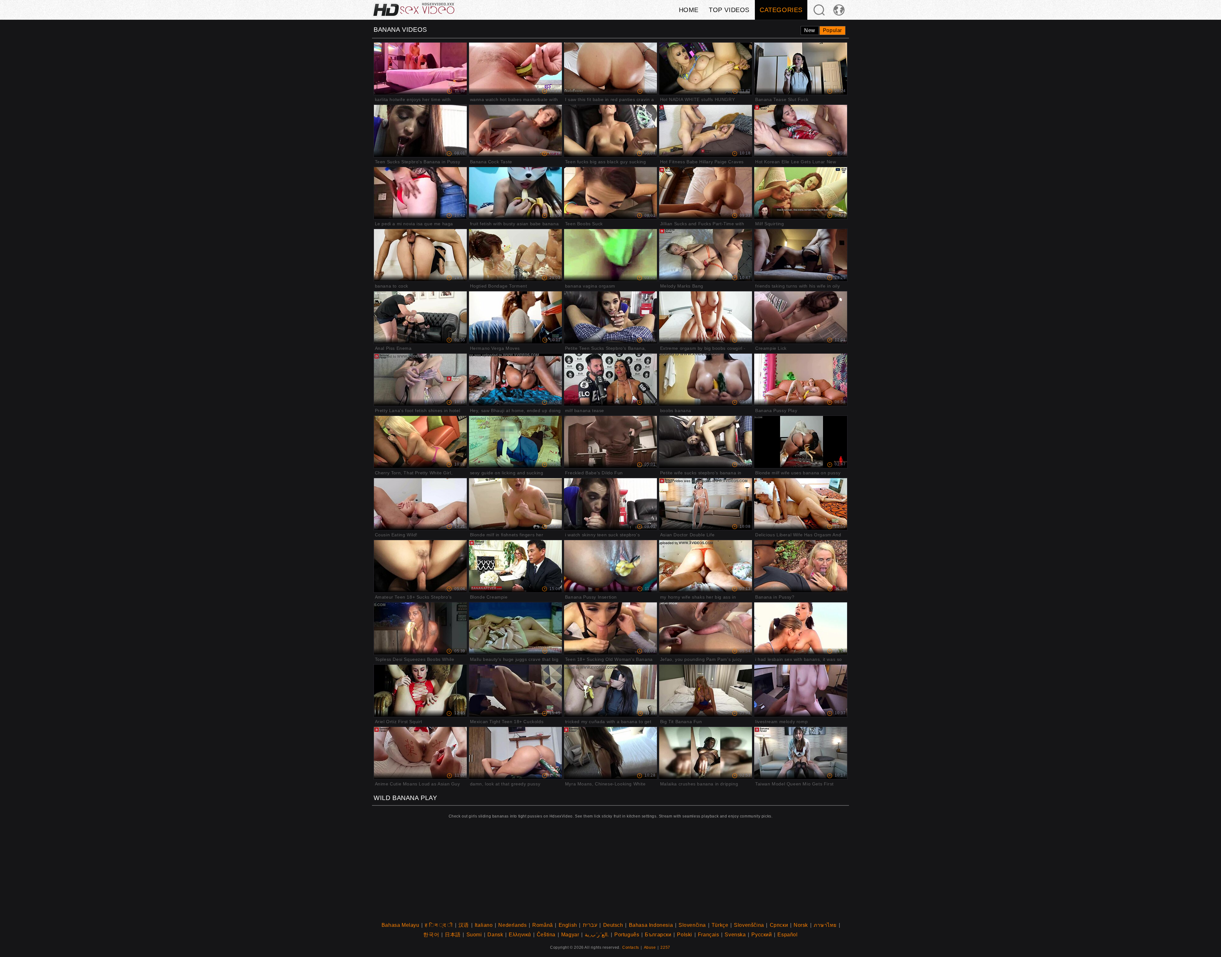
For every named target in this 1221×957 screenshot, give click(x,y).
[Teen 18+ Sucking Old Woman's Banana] (610, 628)
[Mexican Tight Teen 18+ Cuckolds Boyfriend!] (515, 691)
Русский (761, 934)
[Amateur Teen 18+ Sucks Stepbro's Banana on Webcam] (420, 566)
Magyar (570, 934)
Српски (779, 925)
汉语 (464, 925)
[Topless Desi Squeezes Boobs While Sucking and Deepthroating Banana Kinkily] (420, 628)
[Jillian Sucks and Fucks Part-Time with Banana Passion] (705, 193)
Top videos (729, 9)
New (809, 30)
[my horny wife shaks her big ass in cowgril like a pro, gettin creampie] (705, 566)
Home (689, 9)
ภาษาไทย (825, 925)
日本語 (453, 934)
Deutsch (613, 925)
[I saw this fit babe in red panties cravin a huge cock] (610, 69)
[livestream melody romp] (800, 691)
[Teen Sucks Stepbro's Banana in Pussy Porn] (420, 131)
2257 (665, 947)
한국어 (431, 934)
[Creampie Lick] (800, 317)
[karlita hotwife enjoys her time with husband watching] (420, 69)
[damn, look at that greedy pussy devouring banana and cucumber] (515, 753)
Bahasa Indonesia (651, 925)
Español (787, 934)
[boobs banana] (705, 380)
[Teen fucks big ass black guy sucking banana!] (610, 131)
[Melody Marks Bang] (705, 255)
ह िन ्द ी (439, 925)
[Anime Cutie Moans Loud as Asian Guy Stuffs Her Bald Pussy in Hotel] (420, 753)
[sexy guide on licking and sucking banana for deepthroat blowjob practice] (515, 442)
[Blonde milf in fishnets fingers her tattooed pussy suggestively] (515, 504)
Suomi (474, 934)
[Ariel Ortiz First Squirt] (420, 691)
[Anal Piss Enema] (420, 317)
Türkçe (720, 925)
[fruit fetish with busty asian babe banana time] (515, 193)
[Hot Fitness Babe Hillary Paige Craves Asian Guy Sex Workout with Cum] (705, 131)
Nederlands (512, 925)
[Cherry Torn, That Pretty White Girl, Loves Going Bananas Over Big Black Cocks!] (420, 442)
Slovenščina (749, 925)
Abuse (650, 947)
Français (708, 934)
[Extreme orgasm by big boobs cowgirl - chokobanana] (705, 317)
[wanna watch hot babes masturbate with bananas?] (515, 69)
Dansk (495, 934)
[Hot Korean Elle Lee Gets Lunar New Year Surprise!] (800, 131)
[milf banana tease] (610, 380)
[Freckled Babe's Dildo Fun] (610, 442)
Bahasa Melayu (400, 925)
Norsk (801, 925)
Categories (781, 9)
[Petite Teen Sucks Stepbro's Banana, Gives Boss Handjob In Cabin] (610, 317)
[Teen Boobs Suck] (610, 193)
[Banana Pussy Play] (800, 380)
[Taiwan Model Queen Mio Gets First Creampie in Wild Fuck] (800, 753)
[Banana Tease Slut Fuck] (800, 69)
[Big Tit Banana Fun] (705, 691)
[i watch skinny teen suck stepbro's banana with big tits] (610, 504)
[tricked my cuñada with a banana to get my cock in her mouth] (610, 691)
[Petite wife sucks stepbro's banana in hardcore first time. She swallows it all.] (705, 442)
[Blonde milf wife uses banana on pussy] (800, 442)
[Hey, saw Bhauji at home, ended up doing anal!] (515, 380)
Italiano (484, 925)
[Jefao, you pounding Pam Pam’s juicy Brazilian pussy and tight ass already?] (705, 628)
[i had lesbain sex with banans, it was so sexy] (800, 628)
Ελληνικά (520, 934)
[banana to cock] (420, 255)
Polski (684, 934)
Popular (832, 30)
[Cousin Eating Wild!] (420, 504)
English (568, 925)
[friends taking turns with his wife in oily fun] (800, 255)
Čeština (546, 934)
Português (626, 934)
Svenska (735, 934)
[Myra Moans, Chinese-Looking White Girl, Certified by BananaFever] (610, 753)
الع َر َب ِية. (597, 934)
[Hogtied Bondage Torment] (515, 255)
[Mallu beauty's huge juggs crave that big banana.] (515, 628)
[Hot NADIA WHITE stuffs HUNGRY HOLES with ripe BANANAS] (705, 69)
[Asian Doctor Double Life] (705, 504)
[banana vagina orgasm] (610, 255)
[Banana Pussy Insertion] (610, 566)
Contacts (630, 947)
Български (658, 934)
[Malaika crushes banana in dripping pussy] (705, 753)
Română (542, 925)
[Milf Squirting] (800, 193)
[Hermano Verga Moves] (515, 317)
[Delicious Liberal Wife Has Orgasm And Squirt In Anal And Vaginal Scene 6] (800, 504)
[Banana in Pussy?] (800, 566)
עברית (590, 925)
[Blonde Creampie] (515, 566)
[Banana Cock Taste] (515, 131)
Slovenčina (692, 925)
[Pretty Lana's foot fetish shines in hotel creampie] (420, 380)
